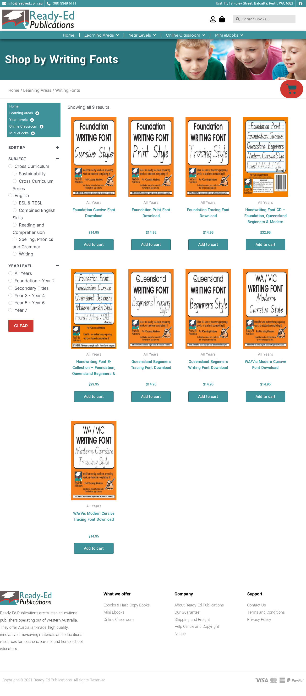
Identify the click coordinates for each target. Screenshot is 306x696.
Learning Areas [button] (99, 35)
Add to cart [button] (94, 244)
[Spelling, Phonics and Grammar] (14, 239)
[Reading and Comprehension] (14, 225)
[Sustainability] (14, 173)
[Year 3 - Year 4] (10, 295)
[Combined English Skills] (14, 210)
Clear (21, 325)
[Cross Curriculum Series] (14, 181)
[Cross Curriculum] (10, 166)
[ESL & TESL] (14, 203)
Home (68, 35)
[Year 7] (10, 310)
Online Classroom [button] (183, 35)
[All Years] (10, 273)
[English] (10, 195)
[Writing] (14, 254)
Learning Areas (37, 90)
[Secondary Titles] (10, 288)
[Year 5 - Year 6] (10, 303)
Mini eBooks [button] (226, 35)
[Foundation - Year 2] (10, 281)
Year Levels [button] (140, 35)
